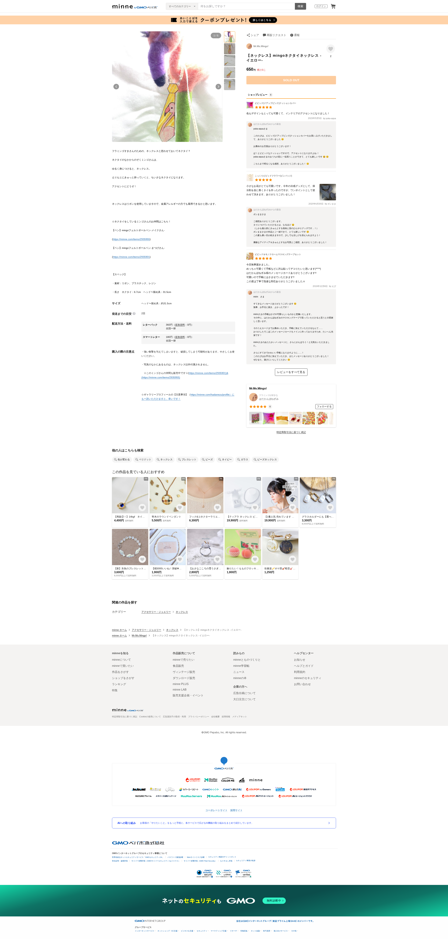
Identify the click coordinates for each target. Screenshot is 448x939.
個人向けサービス (281, 931)
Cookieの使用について (150, 716)
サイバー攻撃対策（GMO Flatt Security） (200, 861)
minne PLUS (181, 684)
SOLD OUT (291, 80)
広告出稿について (244, 693)
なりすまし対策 (226, 861)
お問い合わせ (302, 684)
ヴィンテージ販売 (184, 671)
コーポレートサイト (216, 810)
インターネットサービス (144, 931)
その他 (293, 931)
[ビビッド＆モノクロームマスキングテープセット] (273, 258)
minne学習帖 (241, 665)
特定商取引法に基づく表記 (291, 432)
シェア (255, 35)
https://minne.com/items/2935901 (131, 256)
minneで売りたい (183, 659)
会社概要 (215, 716)
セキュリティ (202, 931)
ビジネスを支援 (187, 931)
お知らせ (299, 659)
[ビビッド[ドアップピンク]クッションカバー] (271, 107)
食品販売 (178, 665)
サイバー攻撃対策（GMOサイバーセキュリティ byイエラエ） (155, 861)
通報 (297, 35)
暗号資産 (266, 931)
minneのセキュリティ (307, 678)
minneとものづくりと (247, 659)
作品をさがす (120, 671)
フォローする (324, 406)
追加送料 (180, 324)
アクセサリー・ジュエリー (156, 611)
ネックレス (182, 611)
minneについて (121, 659)
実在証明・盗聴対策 (120, 861)
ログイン (321, 6)
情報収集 (243, 931)
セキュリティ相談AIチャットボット (222, 857)
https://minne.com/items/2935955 (131, 239)
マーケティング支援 (218, 931)
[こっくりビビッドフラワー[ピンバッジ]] (269, 180)
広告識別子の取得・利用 (174, 716)
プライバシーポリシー (198, 716)
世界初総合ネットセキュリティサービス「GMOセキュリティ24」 (138, 857)
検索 (300, 6)
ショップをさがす (123, 678)
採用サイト (236, 810)
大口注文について (244, 699)
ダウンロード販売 (184, 678)
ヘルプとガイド (304, 665)
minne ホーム (119, 629)
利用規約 (299, 671)
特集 (115, 690)
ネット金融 (255, 931)
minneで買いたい (123, 665)
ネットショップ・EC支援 (167, 931)
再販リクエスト (276, 35)
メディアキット (239, 716)
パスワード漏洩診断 (175, 857)
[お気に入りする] (330, 48)
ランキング (119, 684)
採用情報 (226, 716)
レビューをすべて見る (291, 372)
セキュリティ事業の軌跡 (245, 860)
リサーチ (233, 931)
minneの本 (240, 678)
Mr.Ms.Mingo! (260, 46)
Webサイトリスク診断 (196, 857)
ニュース (238, 671)
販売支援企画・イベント (188, 695)
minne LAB (180, 689)
